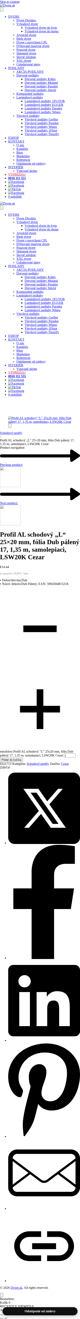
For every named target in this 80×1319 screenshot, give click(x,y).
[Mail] (44, 1208)
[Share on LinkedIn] (44, 1040)
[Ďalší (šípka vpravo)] (5, 1318)
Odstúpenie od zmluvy (40, 1311)
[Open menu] (1, 9)
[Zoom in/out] (1, 1314)
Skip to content (9, 1)
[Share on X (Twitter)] (44, 843)
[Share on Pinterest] (44, 1136)
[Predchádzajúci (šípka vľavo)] (1, 1318)
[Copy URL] (44, 1280)
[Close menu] (1, 207)
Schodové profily (11, 433)
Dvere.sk (16, 1287)
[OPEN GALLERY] (40, 421)
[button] (9, 426)
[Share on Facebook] (44, 958)
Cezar (65, 763)
